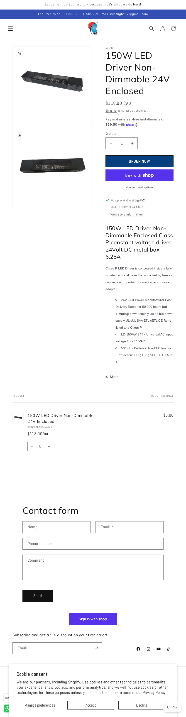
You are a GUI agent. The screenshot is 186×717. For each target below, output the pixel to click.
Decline (141, 705)
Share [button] (114, 376)
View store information (126, 214)
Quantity (110, 133)
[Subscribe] (96, 648)
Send (37, 595)
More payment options (140, 187)
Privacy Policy (154, 692)
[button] (10, 28)
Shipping (111, 111)
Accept (91, 705)
